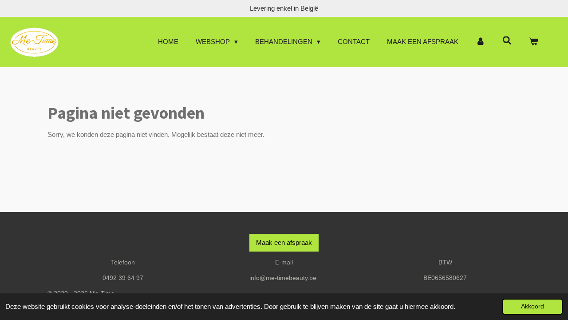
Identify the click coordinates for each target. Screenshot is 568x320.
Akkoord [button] (532, 306)
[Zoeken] (507, 41)
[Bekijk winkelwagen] (534, 42)
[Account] (480, 42)
